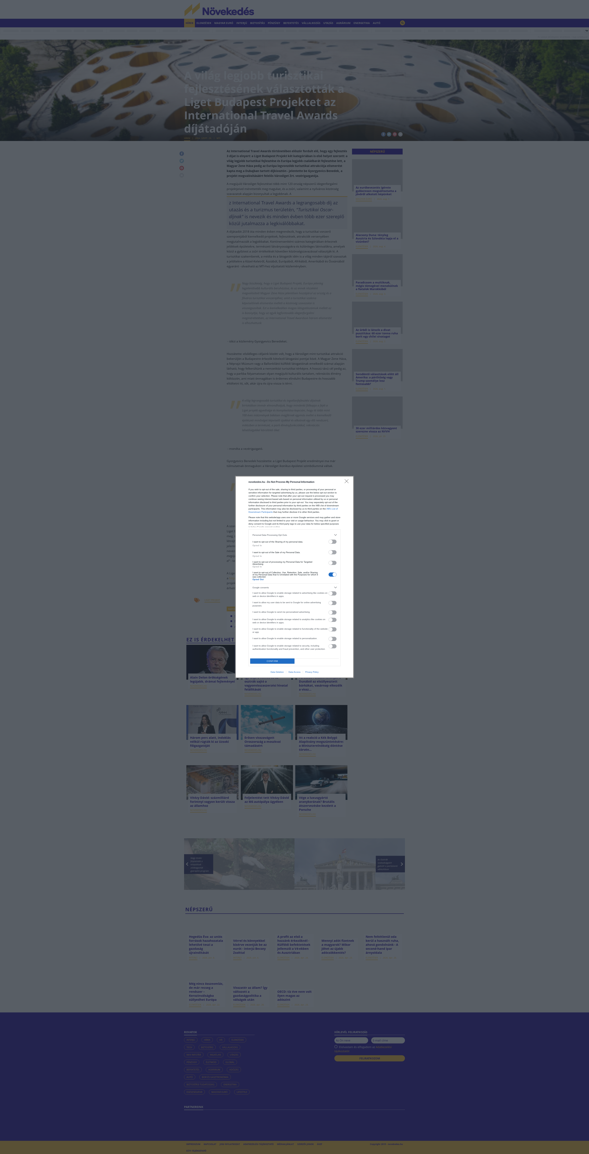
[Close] (347, 482)
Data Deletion (277, 672)
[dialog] (294, 577)
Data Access (294, 672)
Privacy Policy (312, 672)
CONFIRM (272, 661)
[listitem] (294, 535)
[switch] (333, 542)
